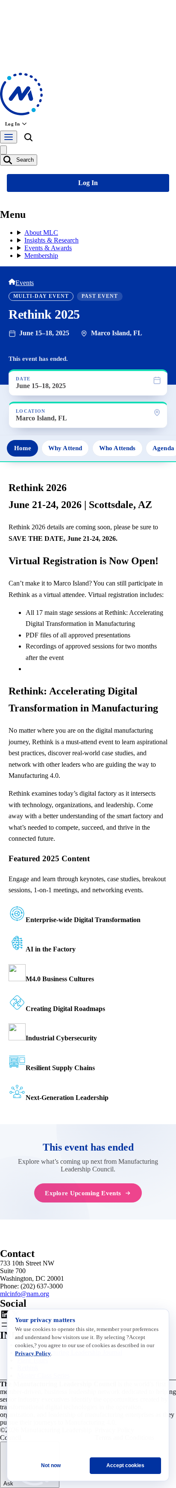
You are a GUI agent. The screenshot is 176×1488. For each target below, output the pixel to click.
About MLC (41, 232)
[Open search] (28, 139)
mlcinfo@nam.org (24, 1293)
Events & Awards (48, 247)
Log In (12, 123)
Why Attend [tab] (65, 448)
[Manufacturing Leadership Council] (21, 113)
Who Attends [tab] (117, 448)
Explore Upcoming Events (83, 1193)
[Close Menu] (3, 150)
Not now (51, 1465)
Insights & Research (51, 240)
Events (24, 282)
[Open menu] (8, 137)
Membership (41, 255)
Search (24, 160)
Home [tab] (23, 448)
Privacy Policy (33, 1353)
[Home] (12, 282)
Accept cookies (125, 1465)
